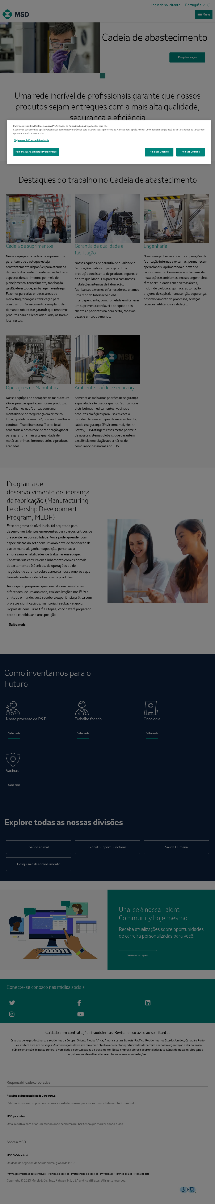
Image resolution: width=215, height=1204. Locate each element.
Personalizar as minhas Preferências (36, 152)
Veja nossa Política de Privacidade (31, 140)
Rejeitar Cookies (159, 152)
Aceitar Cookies (191, 152)
